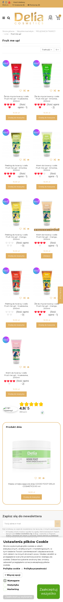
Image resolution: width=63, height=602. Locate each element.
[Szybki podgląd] (28, 91)
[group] (31, 409)
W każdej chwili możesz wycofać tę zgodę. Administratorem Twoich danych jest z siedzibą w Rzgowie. (32, 534)
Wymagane (13, 580)
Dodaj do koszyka (16, 117)
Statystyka (13, 585)
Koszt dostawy (19, 2)
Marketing (13, 589)
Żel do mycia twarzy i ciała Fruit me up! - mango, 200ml (46, 306)
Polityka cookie (11, 568)
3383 (23, 412)
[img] (31, 404)
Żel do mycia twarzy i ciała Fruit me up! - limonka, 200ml (46, 98)
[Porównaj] (24, 91)
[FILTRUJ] (60, 301)
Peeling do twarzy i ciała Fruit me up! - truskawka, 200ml (16, 306)
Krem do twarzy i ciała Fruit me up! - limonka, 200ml (47, 167)
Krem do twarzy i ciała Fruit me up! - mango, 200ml (46, 237)
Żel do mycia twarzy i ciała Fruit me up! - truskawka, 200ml (16, 98)
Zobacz (46, 256)
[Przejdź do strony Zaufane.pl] (10, 409)
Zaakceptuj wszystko (49, 591)
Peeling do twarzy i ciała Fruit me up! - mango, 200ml (16, 237)
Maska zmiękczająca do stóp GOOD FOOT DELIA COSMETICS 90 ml (31, 485)
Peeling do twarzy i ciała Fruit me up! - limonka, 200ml (16, 167)
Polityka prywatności (35, 568)
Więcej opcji (13, 575)
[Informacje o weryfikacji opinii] (31, 415)
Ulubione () (19, 5)
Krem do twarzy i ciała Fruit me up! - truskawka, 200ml (16, 375)
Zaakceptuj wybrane (18, 596)
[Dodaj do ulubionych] (20, 91)
